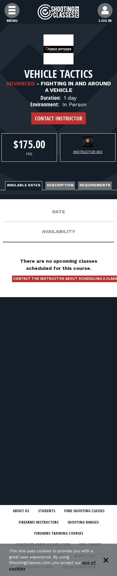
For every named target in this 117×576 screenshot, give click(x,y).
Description (60, 185)
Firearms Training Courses (58, 533)
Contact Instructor (58, 118)
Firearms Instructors (38, 522)
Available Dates (23, 185)
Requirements (95, 185)
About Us (21, 510)
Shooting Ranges (83, 522)
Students (46, 510)
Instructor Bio (88, 152)
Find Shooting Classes (84, 510)
